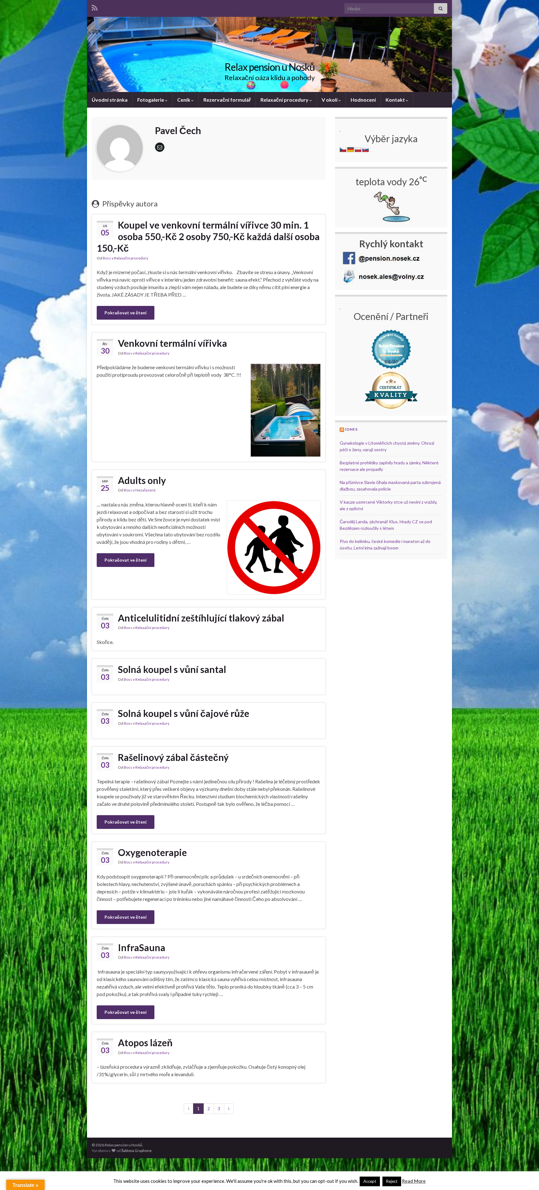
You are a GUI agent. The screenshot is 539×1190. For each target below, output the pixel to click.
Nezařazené (145, 490)
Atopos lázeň (145, 1042)
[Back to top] (525, 1176)
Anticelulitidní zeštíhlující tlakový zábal (201, 617)
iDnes (351, 429)
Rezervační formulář (227, 100)
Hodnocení (363, 100)
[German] (350, 150)
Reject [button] (391, 1181)
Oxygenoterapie (152, 852)
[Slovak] (365, 150)
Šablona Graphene (136, 1150)
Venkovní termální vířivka (172, 343)
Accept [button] (369, 1181)
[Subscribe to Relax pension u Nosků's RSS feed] (95, 6)
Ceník (184, 100)
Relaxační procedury (284, 100)
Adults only (142, 480)
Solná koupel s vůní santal (172, 669)
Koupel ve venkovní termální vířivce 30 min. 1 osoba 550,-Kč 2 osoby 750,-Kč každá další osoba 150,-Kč (208, 236)
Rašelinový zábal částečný (173, 757)
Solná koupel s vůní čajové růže (183, 713)
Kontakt (396, 100)
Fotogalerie (151, 100)
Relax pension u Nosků (270, 67)
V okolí (330, 100)
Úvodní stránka (110, 100)
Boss (107, 258)
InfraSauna (141, 947)
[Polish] (358, 150)
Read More (414, 1181)
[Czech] (343, 150)
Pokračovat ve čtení (125, 312)
